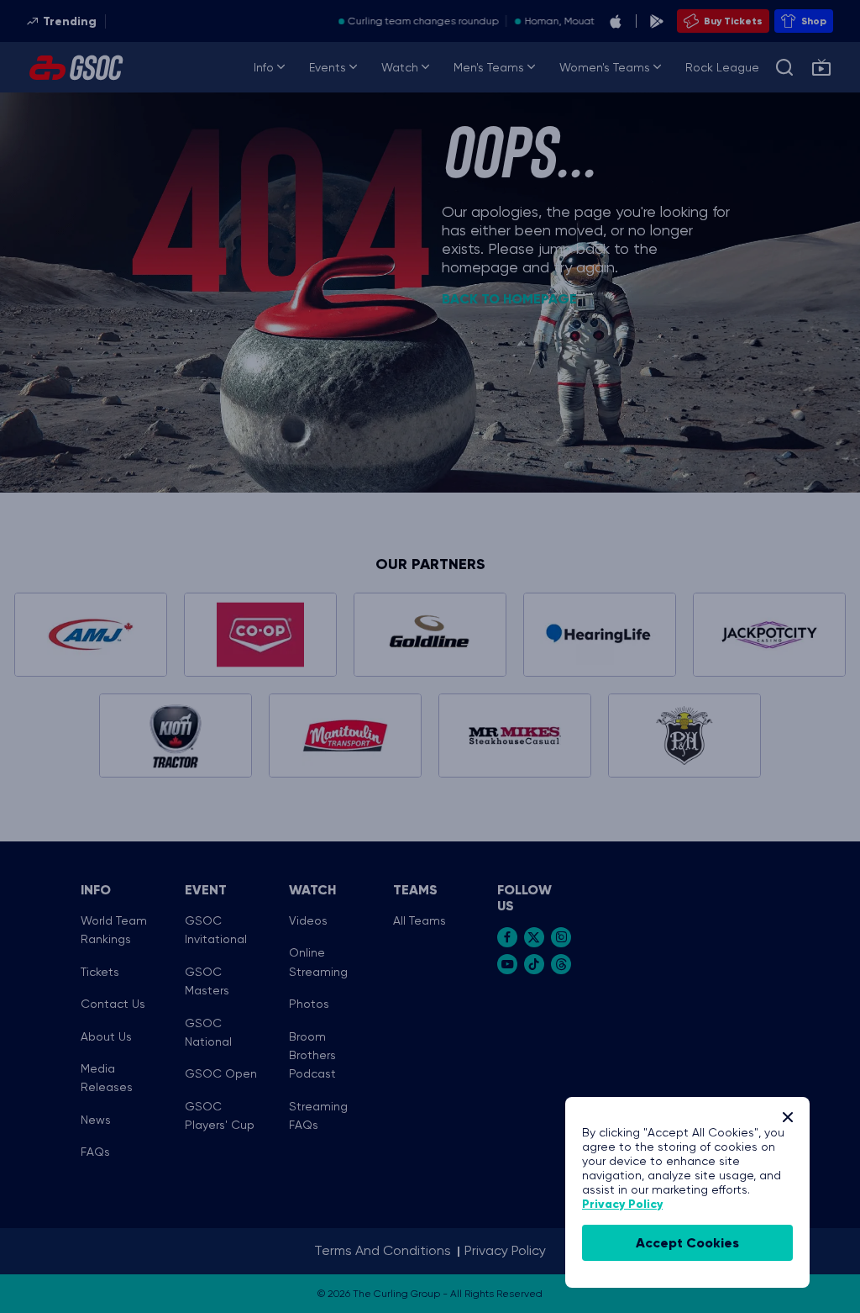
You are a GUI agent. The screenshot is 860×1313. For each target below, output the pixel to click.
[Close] (788, 1117)
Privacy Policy (622, 1204)
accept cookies (687, 1243)
